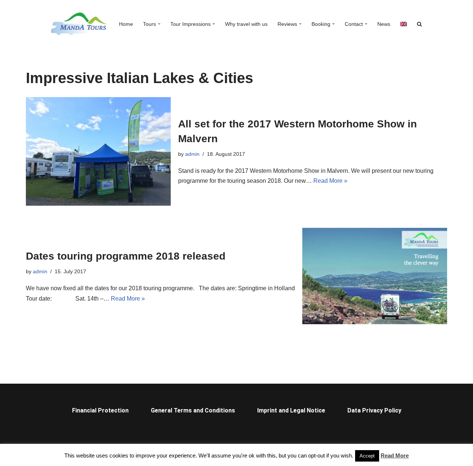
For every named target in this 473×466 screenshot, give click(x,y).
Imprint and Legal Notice (291, 410)
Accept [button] (367, 456)
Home (126, 24)
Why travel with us (246, 24)
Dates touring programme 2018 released (125, 256)
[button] (159, 24)
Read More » (330, 181)
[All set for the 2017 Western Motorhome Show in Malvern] (98, 151)
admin (192, 154)
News (383, 24)
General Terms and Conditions (193, 410)
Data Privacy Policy (374, 410)
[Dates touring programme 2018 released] (374, 276)
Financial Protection (100, 410)
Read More (395, 455)
